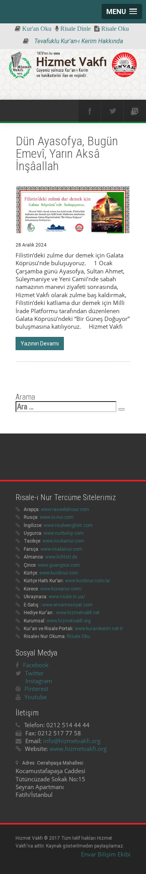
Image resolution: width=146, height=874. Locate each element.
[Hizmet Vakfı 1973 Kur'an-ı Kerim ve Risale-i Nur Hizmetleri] (73, 65)
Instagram (38, 681)
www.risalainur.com (61, 549)
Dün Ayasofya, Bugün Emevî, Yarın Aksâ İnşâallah (67, 153)
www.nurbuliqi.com (64, 533)
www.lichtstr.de (61, 557)
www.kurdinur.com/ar (87, 580)
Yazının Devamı (40, 343)
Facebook (36, 665)
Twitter (34, 673)
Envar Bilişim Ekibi (105, 854)
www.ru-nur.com (57, 517)
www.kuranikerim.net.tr (99, 628)
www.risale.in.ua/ (67, 596)
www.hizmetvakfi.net (78, 612)
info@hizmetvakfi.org (71, 741)
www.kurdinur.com (58, 573)
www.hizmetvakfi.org (69, 621)
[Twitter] (112, 111)
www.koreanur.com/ (61, 589)
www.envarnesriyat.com (67, 605)
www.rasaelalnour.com (65, 509)
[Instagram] (135, 111)
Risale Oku (78, 636)
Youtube (36, 697)
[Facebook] (89, 111)
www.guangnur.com (59, 565)
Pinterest (36, 689)
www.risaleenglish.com (68, 525)
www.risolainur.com (63, 541)
